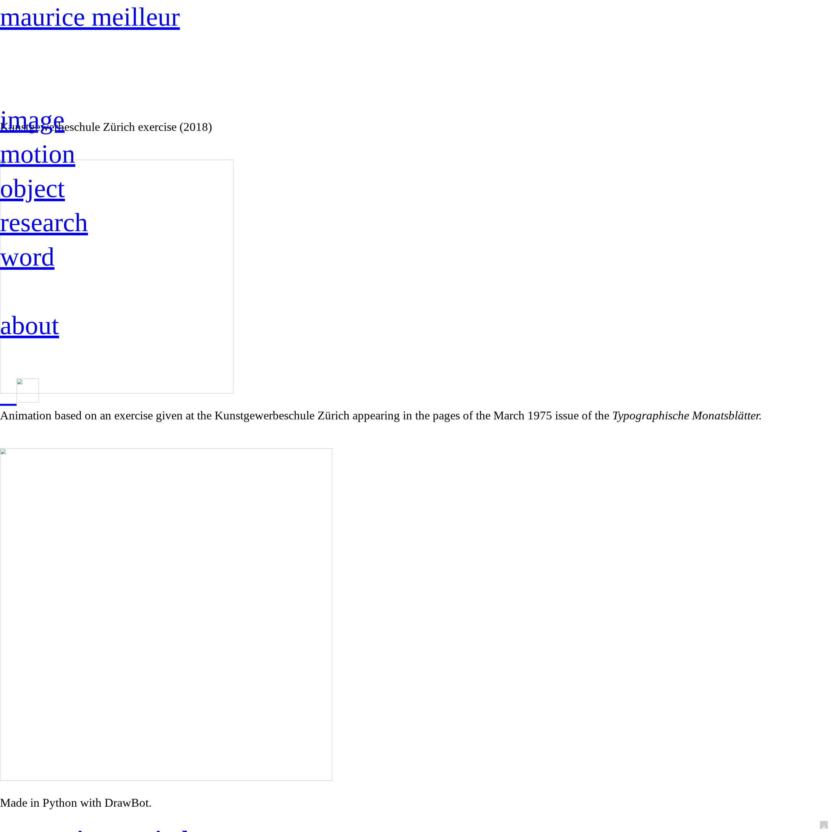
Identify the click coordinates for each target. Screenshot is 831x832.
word (27, 256)
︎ (8, 395)
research (44, 222)
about (29, 325)
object (32, 188)
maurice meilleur (90, 16)
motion (37, 153)
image (32, 119)
